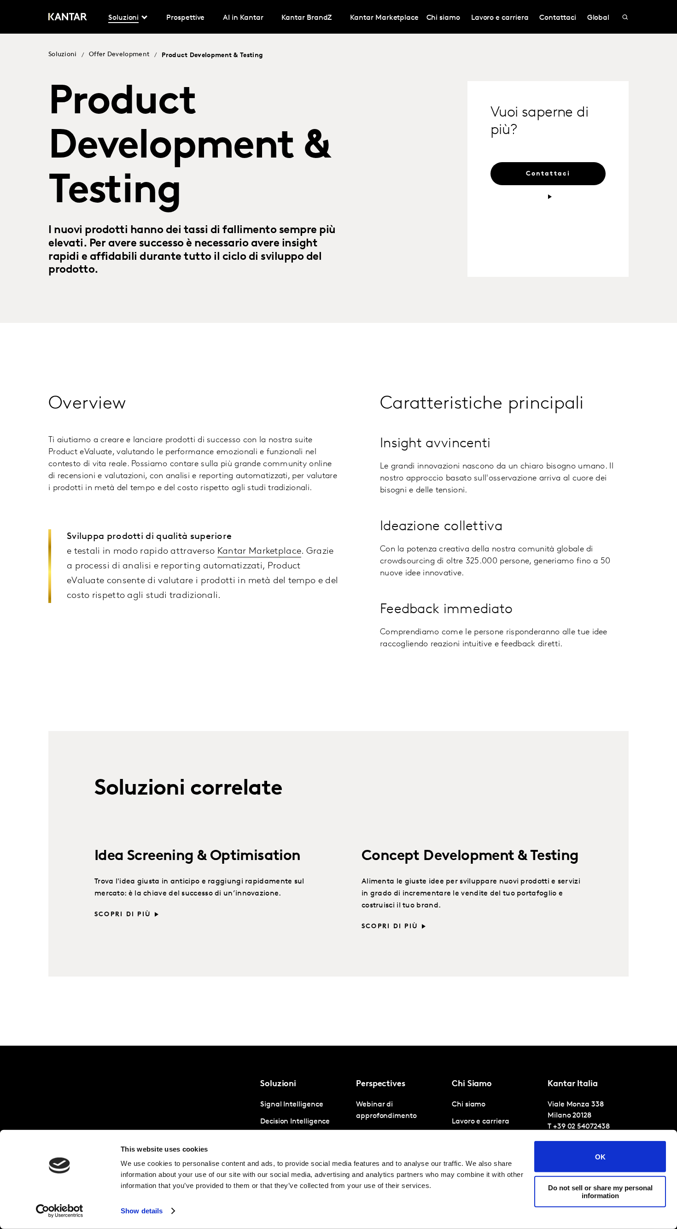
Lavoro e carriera (500, 18)
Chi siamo (443, 18)
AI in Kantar (243, 18)
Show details (142, 1211)
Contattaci (557, 18)
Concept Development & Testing (470, 856)
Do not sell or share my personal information (600, 1191)
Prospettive (185, 18)
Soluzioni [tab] (123, 18)
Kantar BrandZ (306, 18)
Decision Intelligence (295, 1121)
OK (600, 1156)
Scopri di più (122, 914)
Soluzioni (62, 54)
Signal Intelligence (291, 1104)
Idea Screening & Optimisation (197, 856)
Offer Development (119, 54)
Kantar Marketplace (384, 18)
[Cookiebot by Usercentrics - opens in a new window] (59, 1211)
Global (598, 18)
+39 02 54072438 (581, 1126)
